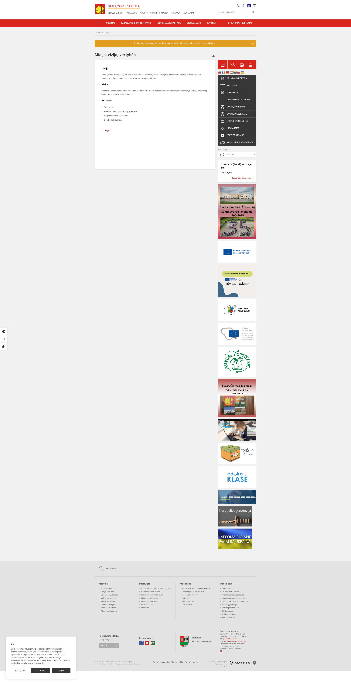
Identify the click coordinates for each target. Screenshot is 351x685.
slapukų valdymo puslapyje (32, 663)
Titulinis (98, 33)
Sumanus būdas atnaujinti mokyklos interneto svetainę (217, 664)
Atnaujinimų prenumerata (240, 142)
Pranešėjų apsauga (229, 605)
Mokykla (176, 13)
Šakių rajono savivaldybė (201, 641)
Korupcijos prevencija (230, 608)
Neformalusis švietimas (150, 592)
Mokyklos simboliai (108, 598)
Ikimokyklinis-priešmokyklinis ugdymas (156, 588)
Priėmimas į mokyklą (237, 78)
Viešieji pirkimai (188, 601)
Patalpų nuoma (147, 605)
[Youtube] (147, 643)
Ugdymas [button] (110, 23)
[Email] (153, 643)
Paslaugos (131, 13)
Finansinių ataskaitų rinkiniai (193, 592)
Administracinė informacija (154, 13)
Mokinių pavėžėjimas (237, 114)
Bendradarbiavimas (108, 608)
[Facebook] (141, 643)
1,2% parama (233, 128)
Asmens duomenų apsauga (233, 595)
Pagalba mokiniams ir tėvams (152, 595)
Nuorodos (226, 588)
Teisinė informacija (229, 614)
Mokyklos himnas (108, 601)
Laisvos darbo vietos (237, 121)
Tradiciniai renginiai (108, 605)
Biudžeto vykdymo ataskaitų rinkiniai (196, 588)
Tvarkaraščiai (110, 568)
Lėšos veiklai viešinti (190, 595)
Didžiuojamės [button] (194, 23)
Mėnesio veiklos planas (238, 100)
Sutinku (61, 671)
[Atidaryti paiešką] (253, 12)
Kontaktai (189, 13)
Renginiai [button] (211, 23)
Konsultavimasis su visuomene (234, 598)
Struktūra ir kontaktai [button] (240, 23)
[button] (238, 5)
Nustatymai (20, 671)
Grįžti (107, 130)
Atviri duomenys (228, 617)
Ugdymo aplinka (107, 592)
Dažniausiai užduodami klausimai (235, 601)
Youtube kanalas (235, 135)
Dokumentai (232, 92)
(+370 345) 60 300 (230, 639)
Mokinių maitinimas (236, 107)
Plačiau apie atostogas (241, 178)
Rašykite (104, 646)
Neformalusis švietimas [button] (169, 23)
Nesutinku (40, 671)
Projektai (232, 85)
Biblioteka (145, 608)
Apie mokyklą (106, 588)
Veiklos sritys (115, 13)
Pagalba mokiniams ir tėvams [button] (136, 23)
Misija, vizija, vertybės (109, 595)
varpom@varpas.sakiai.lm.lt (235, 641)
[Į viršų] (254, 663)
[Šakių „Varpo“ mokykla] (101, 9)
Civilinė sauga (227, 611)
